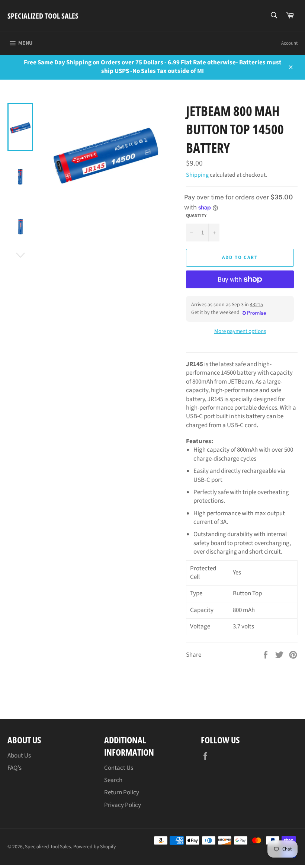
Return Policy (121, 792)
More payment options (240, 331)
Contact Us (118, 767)
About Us (19, 755)
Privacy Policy (122, 805)
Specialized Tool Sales (42, 16)
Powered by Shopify (94, 846)
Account (289, 43)
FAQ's (14, 767)
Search (113, 780)
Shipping (197, 175)
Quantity (196, 216)
